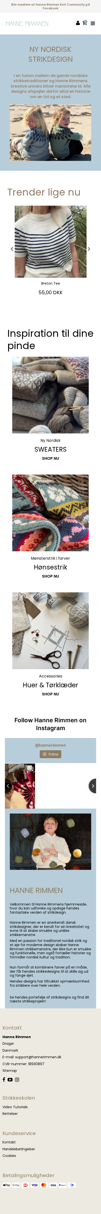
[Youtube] (10, 1080)
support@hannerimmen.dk (38, 1057)
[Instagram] (17, 1080)
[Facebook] (3, 1080)
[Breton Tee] (50, 242)
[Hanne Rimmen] (27, 23)
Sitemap (9, 1070)
